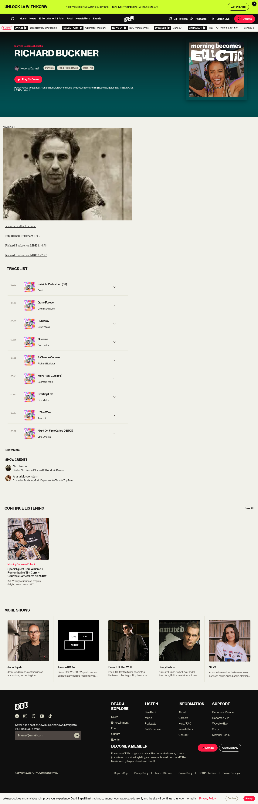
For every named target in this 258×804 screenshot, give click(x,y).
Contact (183, 734)
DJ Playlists (181, 19)
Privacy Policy (139, 773)
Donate (247, 19)
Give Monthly (230, 747)
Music (23, 18)
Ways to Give (220, 723)
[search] (14, 19)
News (32, 18)
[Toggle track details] (114, 287)
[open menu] (6, 19)
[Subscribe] (77, 735)
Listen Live (223, 19)
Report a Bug (120, 773)
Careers (183, 717)
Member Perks (220, 734)
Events (97, 18)
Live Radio (151, 712)
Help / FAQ (184, 723)
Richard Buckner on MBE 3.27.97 (26, 255)
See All (249, 508)
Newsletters (83, 18)
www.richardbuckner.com (20, 226)
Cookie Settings (231, 773)
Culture (115, 733)
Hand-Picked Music (68, 68)
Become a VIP (220, 717)
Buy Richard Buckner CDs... (22, 236)
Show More (12, 450)
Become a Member (223, 712)
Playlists (49, 68)
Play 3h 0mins (30, 79)
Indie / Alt (88, 68)
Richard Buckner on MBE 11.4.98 (26, 245)
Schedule (249, 27)
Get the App (238, 6)
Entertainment (120, 722)
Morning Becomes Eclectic (22, 564)
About (182, 712)
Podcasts (200, 19)
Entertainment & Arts (51, 18)
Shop (215, 729)
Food (70, 18)
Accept (249, 798)
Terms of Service (161, 773)
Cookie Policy (183, 773)
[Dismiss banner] (254, 4)
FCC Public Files (205, 773)
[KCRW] (21, 709)
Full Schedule (153, 729)
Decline (232, 798)
